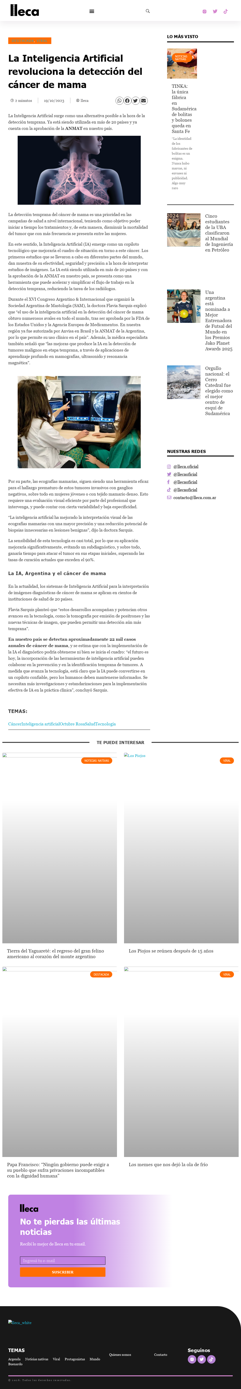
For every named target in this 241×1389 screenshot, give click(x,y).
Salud (90, 723)
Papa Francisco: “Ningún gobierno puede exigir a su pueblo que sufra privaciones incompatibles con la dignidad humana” (58, 1170)
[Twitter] (215, 11)
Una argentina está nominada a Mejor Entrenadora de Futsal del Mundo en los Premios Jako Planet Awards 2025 (219, 320)
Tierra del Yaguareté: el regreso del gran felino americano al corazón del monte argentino (55, 953)
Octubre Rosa (72, 723)
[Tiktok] (225, 11)
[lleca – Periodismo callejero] (41, 1208)
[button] (92, 11)
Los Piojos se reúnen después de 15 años (171, 951)
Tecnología (105, 723)
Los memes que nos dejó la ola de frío (168, 1164)
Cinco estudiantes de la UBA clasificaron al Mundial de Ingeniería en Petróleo (219, 233)
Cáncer (14, 723)
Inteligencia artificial (40, 723)
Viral (42, 40)
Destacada (23, 40)
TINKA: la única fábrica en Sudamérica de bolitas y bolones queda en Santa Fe (184, 108)
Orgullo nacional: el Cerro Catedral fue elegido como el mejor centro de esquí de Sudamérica (219, 390)
